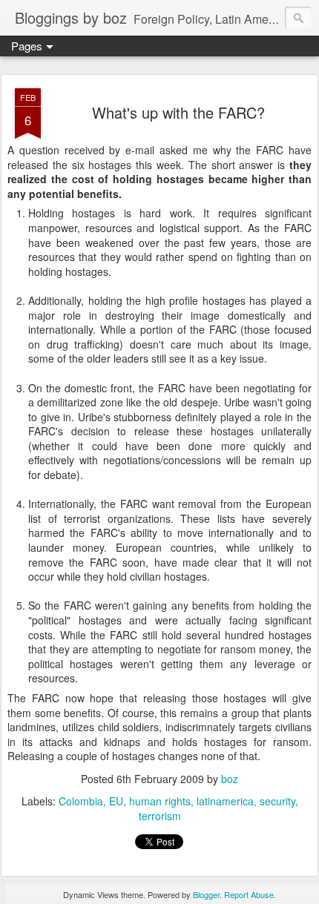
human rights (160, 801)
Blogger (206, 894)
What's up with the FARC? (178, 112)
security (277, 801)
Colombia (81, 801)
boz (229, 778)
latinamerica (225, 801)
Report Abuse (249, 894)
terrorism (160, 815)
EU (116, 801)
